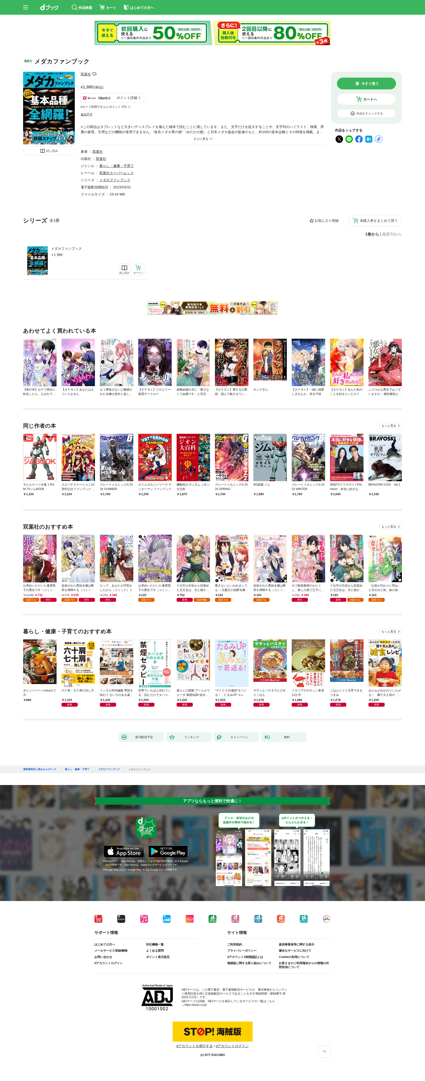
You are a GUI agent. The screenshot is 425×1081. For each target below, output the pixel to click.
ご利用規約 (234, 944)
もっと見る (388, 425)
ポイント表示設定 (158, 957)
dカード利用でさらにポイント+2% (104, 107)
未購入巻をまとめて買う (379, 221)
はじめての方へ (104, 944)
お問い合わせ (103, 957)
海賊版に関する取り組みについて (249, 963)
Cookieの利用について (294, 957)
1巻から (372, 234)
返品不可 (86, 114)
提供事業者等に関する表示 (296, 944)
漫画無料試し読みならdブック (40, 769)
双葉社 (86, 74)
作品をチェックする (369, 113)
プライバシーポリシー (242, 950)
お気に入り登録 (327, 221)
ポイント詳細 (127, 98)
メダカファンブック (66, 249)
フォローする (94, 74)
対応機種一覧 (155, 944)
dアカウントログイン (108, 963)
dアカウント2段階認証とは (245, 957)
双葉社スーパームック (116, 173)
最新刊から (392, 234)
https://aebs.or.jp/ (195, 1005)
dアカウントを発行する (194, 1046)
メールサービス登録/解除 (111, 950)
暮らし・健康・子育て (116, 166)
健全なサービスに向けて (295, 950)
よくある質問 (155, 950)
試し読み (52, 151)
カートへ (370, 99)
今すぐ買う (370, 83)
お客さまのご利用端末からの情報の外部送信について (304, 965)
